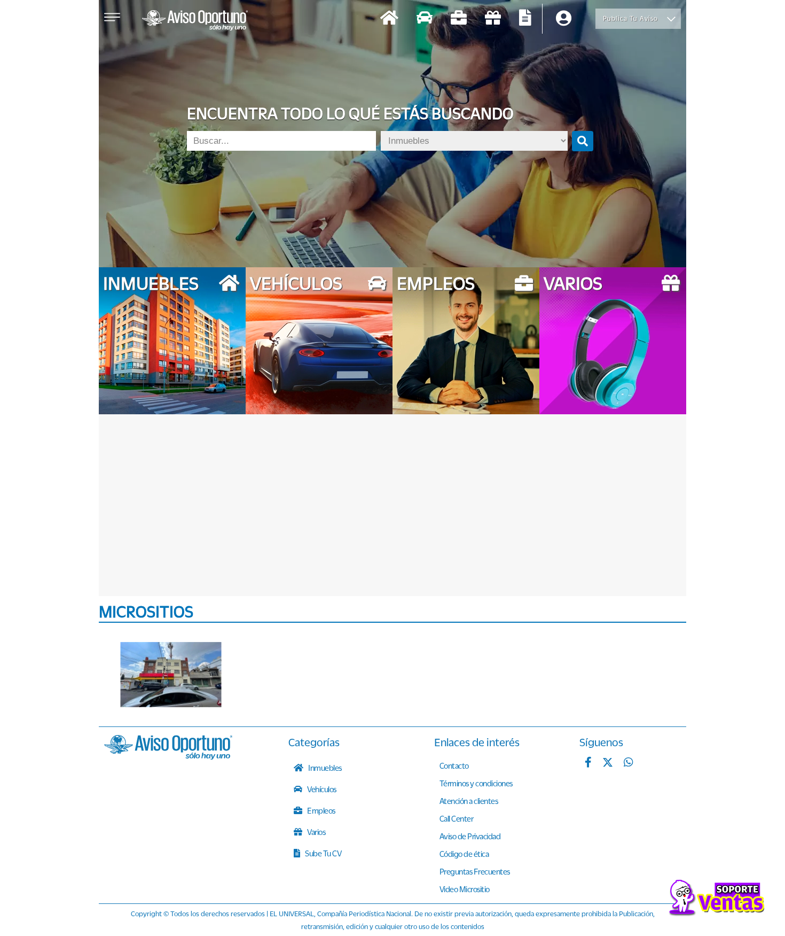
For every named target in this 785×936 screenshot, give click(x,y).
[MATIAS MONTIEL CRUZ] (171, 674)
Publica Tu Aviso (630, 18)
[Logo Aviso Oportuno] (195, 21)
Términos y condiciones (476, 783)
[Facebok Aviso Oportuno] (588, 763)
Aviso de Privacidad (470, 836)
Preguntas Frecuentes (474, 871)
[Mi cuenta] (563, 19)
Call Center (456, 818)
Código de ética (464, 853)
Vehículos (321, 789)
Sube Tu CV (323, 853)
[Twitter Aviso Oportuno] (607, 763)
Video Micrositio (464, 889)
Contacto (454, 765)
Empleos (320, 810)
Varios (316, 831)
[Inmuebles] (389, 19)
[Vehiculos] (425, 19)
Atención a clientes (468, 800)
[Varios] (493, 19)
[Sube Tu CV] (525, 19)
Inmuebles (324, 767)
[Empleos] (459, 19)
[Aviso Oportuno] (168, 756)
